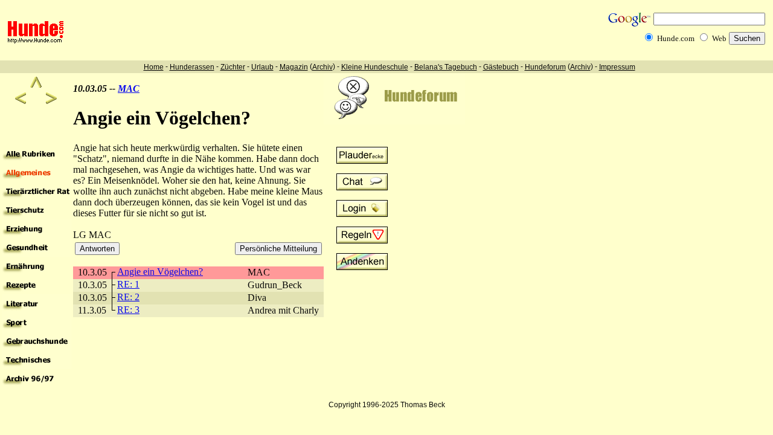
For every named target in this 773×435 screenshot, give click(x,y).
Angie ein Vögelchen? (160, 271)
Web (719, 38)
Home (154, 67)
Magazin (294, 67)
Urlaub (262, 67)
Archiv (322, 67)
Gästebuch (501, 67)
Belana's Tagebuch (445, 67)
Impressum (617, 67)
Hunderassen (192, 67)
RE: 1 (128, 284)
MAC (129, 88)
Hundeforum (545, 67)
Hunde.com (675, 38)
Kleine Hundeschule (374, 67)
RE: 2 (128, 297)
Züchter (232, 67)
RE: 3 (128, 309)
